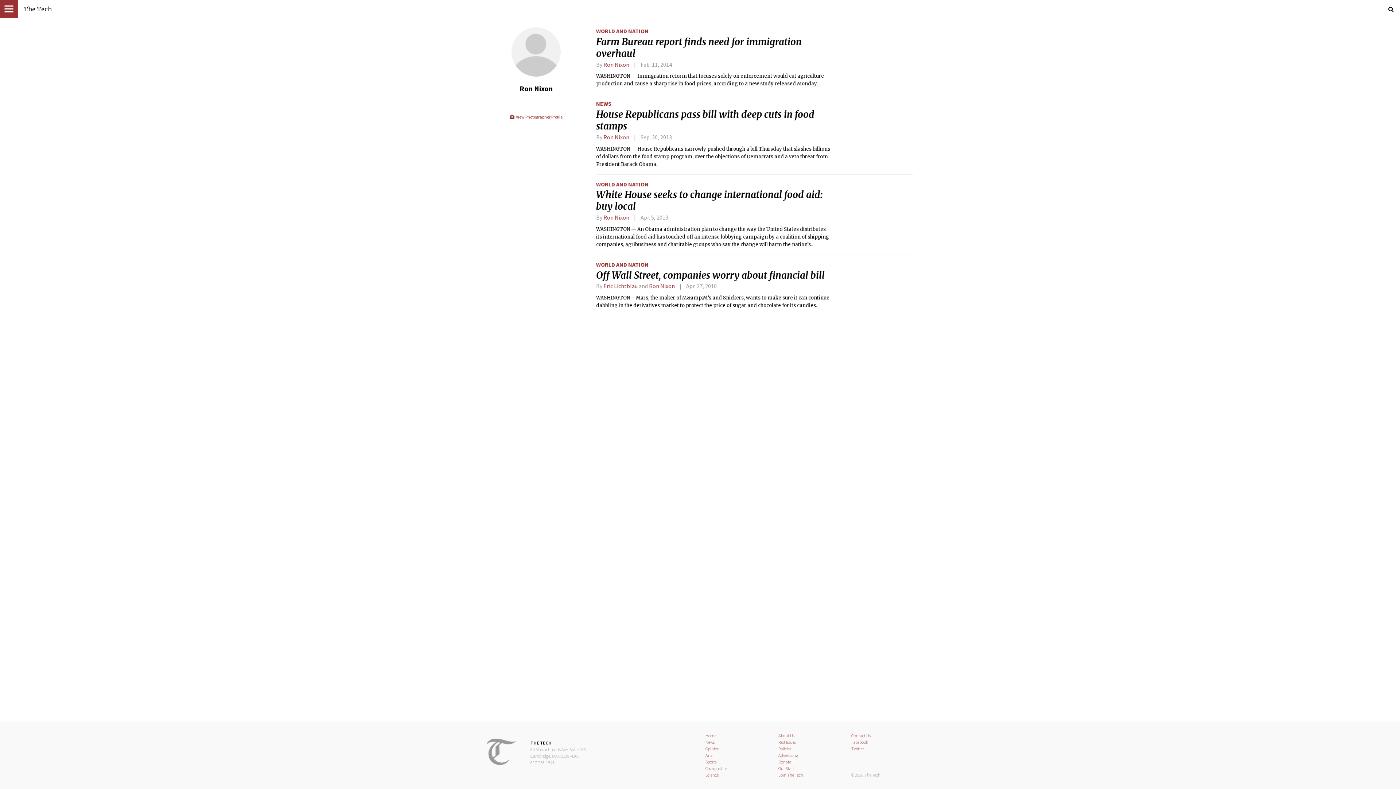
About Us (786, 735)
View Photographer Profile (538, 117)
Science (712, 775)
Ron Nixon (616, 64)
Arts (708, 755)
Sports (710, 762)
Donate (784, 762)
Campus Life (716, 768)
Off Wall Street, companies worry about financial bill (710, 275)
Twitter (857, 748)
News (603, 103)
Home (710, 735)
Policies (784, 748)
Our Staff (786, 768)
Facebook (859, 742)
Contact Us (861, 735)
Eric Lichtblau (620, 286)
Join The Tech (790, 775)
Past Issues (787, 742)
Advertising (788, 755)
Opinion (712, 748)
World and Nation (622, 31)
